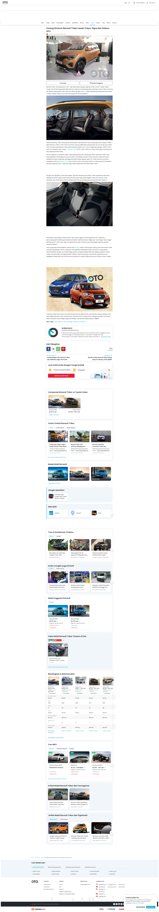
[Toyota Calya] (72, 401)
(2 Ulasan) (80, 690)
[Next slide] (112, 513)
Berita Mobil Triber (61, 457)
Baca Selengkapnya (60, 450)
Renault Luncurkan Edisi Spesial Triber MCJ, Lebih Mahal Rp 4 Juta (101, 837)
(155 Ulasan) (95, 690)
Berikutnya (100, 357)
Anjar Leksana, (52, 452)
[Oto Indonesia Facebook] (114, 904)
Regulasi (61, 889)
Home (32, 857)
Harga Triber (50, 691)
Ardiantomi (51, 34)
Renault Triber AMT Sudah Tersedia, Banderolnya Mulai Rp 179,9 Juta (79, 837)
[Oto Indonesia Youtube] (119, 904)
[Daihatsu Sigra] (108, 681)
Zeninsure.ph (122, 887)
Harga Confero (65, 691)
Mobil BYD (112, 874)
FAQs (103, 23)
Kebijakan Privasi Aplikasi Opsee (67, 894)
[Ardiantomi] (53, 332)
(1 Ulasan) (75, 772)
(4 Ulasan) (56, 625)
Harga (47, 23)
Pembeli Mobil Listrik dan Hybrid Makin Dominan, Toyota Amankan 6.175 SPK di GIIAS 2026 (57, 586)
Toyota (42, 857)
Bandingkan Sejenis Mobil (55, 737)
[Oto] (5, 2)
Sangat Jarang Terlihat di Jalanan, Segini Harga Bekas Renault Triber (58, 837)
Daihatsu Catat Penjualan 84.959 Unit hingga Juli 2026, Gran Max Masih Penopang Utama (100, 586)
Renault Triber (53, 410)
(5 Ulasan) (53, 690)
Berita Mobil (37, 857)
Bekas (108, 23)
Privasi (60, 884)
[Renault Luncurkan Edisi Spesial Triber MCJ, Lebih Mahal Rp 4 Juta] (101, 828)
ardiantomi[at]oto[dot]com (71, 330)
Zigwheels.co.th (102, 896)
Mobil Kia (73, 874)
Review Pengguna (97, 83)
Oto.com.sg (101, 891)
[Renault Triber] (56, 401)
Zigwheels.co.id (102, 884)
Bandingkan (60, 23)
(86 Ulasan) (67, 690)
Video (87, 23)
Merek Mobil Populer (38, 867)
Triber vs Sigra (107, 731)
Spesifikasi (75, 23)
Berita (92, 23)
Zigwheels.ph (102, 887)
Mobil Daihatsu (56, 871)
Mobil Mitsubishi (94, 871)
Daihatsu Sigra (106, 687)
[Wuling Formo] (80, 681)
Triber (42, 23)
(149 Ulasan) (109, 690)
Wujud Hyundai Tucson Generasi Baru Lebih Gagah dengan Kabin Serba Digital (99, 554)
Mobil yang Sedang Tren (54, 867)
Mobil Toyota (36, 871)
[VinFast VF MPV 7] (101, 757)
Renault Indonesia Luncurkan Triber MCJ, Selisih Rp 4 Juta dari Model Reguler (99, 445)
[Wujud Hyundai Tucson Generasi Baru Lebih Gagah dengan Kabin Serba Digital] (101, 545)
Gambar (67, 23)
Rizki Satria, (52, 807)
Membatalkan (140, 907)
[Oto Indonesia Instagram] (122, 904)
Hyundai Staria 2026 (55, 765)
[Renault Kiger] (79, 611)
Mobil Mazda (36, 874)
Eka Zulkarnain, (74, 557)
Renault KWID (53, 619)
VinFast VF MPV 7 (97, 765)
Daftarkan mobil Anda (61, 376)
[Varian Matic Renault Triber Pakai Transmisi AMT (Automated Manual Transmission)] (58, 794)
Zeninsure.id (121, 884)
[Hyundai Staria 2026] (58, 757)
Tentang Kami (47, 884)
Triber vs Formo (79, 731)
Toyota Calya (76, 410)
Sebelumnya (58, 357)
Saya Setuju (151, 907)
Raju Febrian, (74, 807)
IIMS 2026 (52, 506)
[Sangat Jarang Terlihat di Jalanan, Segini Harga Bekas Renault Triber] (58, 828)
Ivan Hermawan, (74, 452)
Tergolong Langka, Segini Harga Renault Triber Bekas (58, 445)
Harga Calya (91, 691)
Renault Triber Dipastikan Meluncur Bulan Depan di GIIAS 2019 (79, 803)
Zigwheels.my (102, 889)
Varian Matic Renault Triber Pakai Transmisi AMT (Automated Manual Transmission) (57, 803)
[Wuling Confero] (67, 681)
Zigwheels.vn (102, 894)
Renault (77, 247)
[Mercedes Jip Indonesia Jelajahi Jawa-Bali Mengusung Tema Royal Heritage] (58, 545)
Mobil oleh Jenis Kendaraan (73, 867)
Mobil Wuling (55, 874)
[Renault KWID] (58, 611)
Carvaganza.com (112, 884)
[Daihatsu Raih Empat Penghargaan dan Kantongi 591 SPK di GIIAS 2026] (79, 577)
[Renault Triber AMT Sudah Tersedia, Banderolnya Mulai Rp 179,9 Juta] (80, 828)
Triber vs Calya (93, 731)
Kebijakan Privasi (136, 903)
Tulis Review (74, 625)
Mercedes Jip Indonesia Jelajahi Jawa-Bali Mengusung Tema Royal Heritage (57, 554)
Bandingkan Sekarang (51, 731)
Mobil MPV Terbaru (60, 779)
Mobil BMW (93, 874)
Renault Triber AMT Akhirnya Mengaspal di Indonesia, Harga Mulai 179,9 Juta (78, 445)
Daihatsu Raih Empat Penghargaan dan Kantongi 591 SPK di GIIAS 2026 (79, 586)
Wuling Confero (65, 687)
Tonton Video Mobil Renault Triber (57, 667)
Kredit (53, 23)
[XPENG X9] (79, 757)
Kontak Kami (47, 887)
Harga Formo (78, 691)
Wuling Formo (78, 687)
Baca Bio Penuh (106, 336)
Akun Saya (152, 3)
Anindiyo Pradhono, (97, 557)
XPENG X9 (74, 765)
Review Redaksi (71, 428)
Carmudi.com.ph (112, 887)
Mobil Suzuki (113, 871)
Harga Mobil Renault (54, 483)
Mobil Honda (74, 871)
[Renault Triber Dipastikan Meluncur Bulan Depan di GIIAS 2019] (79, 794)
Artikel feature (60, 428)
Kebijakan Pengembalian (65, 891)
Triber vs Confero (67, 731)
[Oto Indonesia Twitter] (117, 904)
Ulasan (98, 23)
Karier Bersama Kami (49, 889)
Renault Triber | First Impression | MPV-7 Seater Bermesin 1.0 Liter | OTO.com (57, 659)
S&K (60, 887)
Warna (82, 23)
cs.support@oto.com (85, 884)
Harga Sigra (105, 691)
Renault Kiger (75, 619)
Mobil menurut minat (90, 867)
